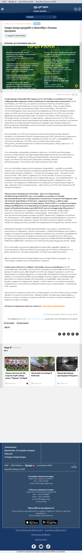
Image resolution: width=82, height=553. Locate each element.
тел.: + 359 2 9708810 (41, 494)
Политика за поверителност (55, 530)
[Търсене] (54, 17)
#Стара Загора (22, 323)
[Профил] (79, 9)
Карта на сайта (41, 539)
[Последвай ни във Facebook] (33, 546)
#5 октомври (9, 323)
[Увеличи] (73, 94)
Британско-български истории (19, 450)
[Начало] (41, 7)
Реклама (8, 454)
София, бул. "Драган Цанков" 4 (41, 479)
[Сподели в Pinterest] (72, 334)
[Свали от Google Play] (50, 522)
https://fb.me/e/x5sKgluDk (54, 306)
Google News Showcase (34, 319)
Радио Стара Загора (16, 36)
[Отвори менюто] (2, 9)
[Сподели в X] (64, 334)
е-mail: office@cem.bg (41, 499)
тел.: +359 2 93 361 (41, 481)
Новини (7, 24)
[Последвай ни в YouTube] (41, 546)
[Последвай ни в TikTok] (48, 546)
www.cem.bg (41, 502)
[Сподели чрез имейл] (77, 334)
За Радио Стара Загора (15, 457)
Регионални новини (23, 24)
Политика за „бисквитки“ (41, 534)
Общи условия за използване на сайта (29, 530)
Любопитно (10, 447)
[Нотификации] (75, 9)
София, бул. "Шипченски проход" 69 (41, 492)
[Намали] (76, 94)
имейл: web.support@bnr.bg (41, 483)
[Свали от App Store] (32, 522)
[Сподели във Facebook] (59, 334)
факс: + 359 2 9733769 (41, 497)
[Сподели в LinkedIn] (68, 334)
